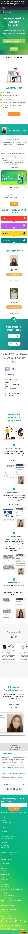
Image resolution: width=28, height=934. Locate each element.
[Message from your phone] (6, 921)
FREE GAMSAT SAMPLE (14, 706)
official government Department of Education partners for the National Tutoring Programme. (13, 927)
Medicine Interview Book (7, 859)
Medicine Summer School (7, 905)
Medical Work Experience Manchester (11, 898)
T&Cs (2, 877)
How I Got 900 (4, 871)
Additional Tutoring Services (8, 912)
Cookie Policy (4, 884)
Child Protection (5, 882)
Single (14, 361)
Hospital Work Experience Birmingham (11, 900)
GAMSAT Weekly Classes (7, 836)
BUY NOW (14, 49)
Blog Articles (4, 868)
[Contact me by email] (11, 921)
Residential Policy (5, 887)
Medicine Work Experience (8, 895)
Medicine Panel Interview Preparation (10, 852)
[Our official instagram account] (20, 921)
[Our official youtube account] (25, 921)
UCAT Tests (4, 827)
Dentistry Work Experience (8, 903)
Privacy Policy (22, 812)
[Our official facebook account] (16, 921)
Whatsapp (12, 336)
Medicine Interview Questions (8, 855)
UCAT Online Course (6, 822)
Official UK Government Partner (13, 8)
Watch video (14, 167)
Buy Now (23, 932)
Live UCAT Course (5, 825)
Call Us (12, 344)
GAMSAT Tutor (5, 834)
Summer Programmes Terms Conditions (11, 889)
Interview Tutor (5, 845)
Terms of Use (13, 812)
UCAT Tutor (4, 820)
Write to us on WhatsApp (12, 41)
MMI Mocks (4, 850)
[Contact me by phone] (2, 921)
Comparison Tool (5, 866)
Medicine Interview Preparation (9, 857)
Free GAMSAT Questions (7, 838)
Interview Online (5, 847)
